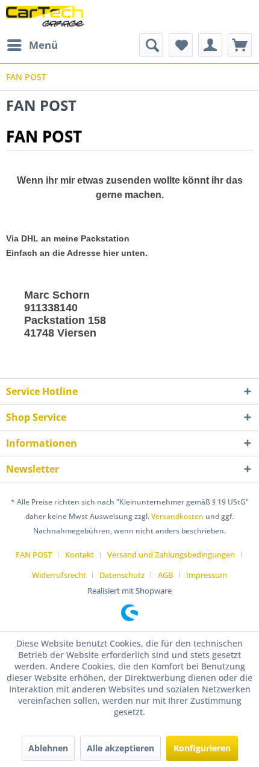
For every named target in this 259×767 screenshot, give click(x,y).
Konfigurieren (202, 748)
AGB (165, 575)
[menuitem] (32, 45)
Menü (43, 45)
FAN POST (34, 554)
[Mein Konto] (210, 45)
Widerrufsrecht (59, 575)
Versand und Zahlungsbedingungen (171, 554)
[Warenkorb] (240, 45)
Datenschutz (122, 575)
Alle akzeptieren (120, 748)
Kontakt (79, 554)
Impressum (206, 575)
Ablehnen (48, 748)
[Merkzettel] (181, 45)
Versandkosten (177, 516)
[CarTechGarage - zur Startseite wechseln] (45, 16)
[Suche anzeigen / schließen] (151, 45)
